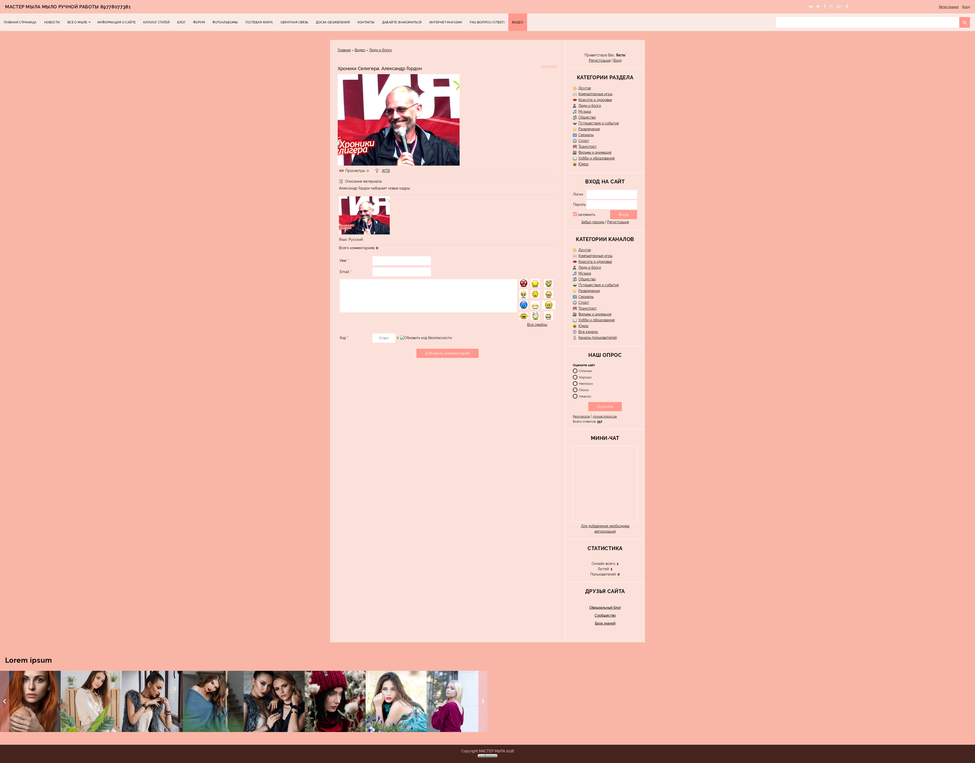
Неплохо (586, 383)
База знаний (605, 623)
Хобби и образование (596, 158)
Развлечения (589, 129)
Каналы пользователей (597, 338)
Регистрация (949, 7)
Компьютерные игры (595, 94)
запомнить (586, 215)
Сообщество (605, 615)
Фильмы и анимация (594, 152)
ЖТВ (386, 171)
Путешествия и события (598, 123)
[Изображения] (364, 215)
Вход (966, 7)
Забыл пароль (592, 222)
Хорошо (585, 377)
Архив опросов (605, 416)
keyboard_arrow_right (483, 701)
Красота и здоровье (595, 100)
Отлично (585, 371)
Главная (344, 50)
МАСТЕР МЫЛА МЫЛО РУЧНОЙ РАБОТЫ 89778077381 (68, 6)
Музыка (584, 111)
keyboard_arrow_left (4, 701)
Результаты (581, 416)
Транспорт (587, 147)
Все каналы (588, 332)
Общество (587, 117)
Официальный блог (605, 608)
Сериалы (586, 135)
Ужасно (585, 396)
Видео (360, 50)
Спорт (583, 141)
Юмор (583, 164)
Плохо (584, 390)
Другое (584, 88)
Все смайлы (537, 325)
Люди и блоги (380, 50)
